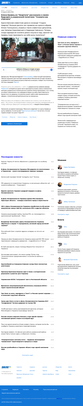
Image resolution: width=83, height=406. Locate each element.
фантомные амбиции (29, 111)
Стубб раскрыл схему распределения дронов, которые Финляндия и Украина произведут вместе (69, 76)
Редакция (15, 389)
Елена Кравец (28, 76)
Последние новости (12, 157)
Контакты (26, 389)
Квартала (5, 88)
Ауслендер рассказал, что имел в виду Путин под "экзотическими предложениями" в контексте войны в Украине (22, 256)
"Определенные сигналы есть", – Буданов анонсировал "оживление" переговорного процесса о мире (70, 106)
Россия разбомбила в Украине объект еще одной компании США (69, 114)
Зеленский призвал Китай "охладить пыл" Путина (20, 177)
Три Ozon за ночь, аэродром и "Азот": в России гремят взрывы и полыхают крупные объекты (70, 44)
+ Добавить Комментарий (14, 123)
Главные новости (67, 37)
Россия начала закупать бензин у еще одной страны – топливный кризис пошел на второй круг (69, 86)
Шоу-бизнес (9, 10)
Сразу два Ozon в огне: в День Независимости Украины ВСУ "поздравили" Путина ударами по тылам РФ (69, 65)
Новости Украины (22, 117)
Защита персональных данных (11, 393)
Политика (4, 117)
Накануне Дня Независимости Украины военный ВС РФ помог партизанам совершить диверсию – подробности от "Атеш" (69, 54)
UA (3, 7)
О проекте (5, 389)
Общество (12, 117)
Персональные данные (50, 389)
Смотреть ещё (27, 355)
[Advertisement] (27, 139)
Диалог (2, 10)
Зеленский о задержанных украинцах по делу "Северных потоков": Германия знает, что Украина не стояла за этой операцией (68, 123)
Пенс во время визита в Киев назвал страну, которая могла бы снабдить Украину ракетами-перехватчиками (69, 96)
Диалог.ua (59, 398)
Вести (16, 82)
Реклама (35, 389)
